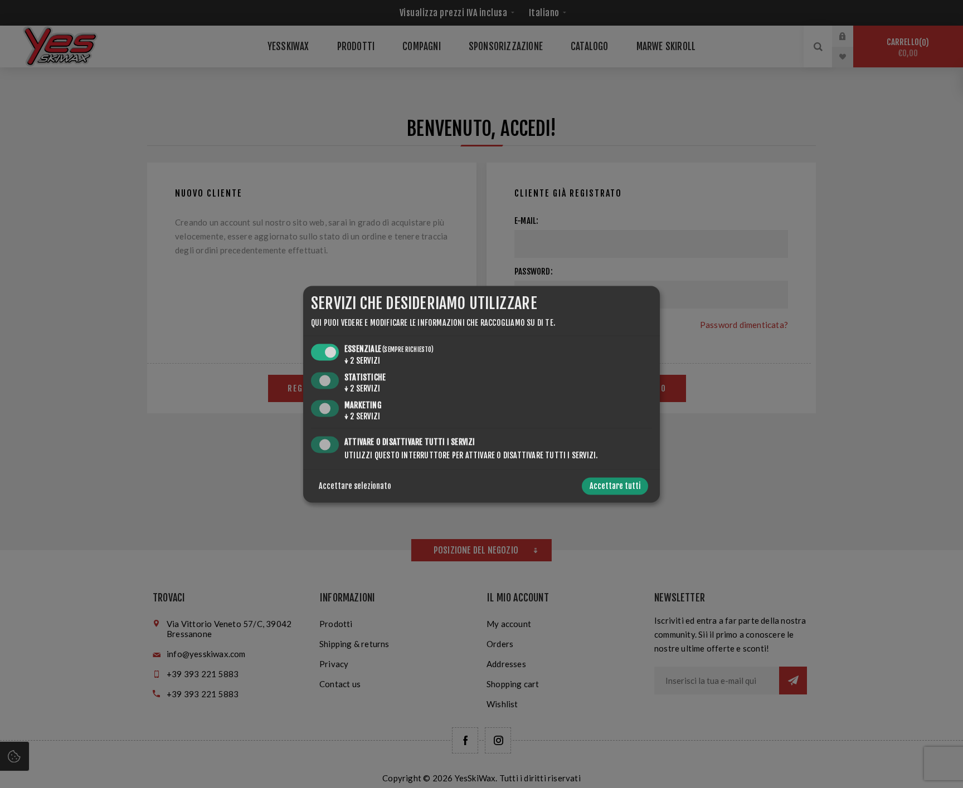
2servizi (362, 361)
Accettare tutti (615, 486)
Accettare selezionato (355, 486)
